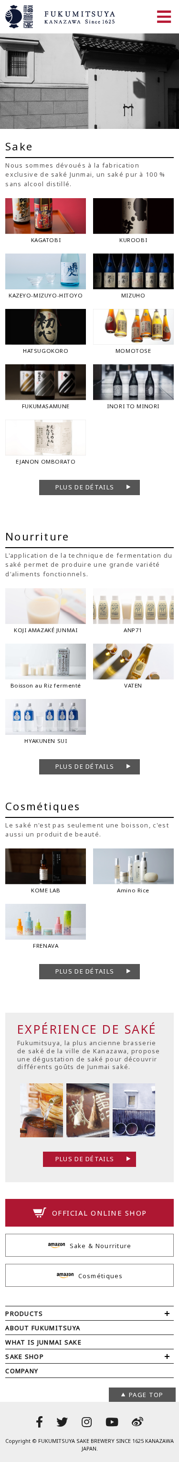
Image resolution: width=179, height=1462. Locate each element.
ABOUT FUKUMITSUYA (42, 1328)
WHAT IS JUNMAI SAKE (43, 1342)
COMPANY (21, 1371)
